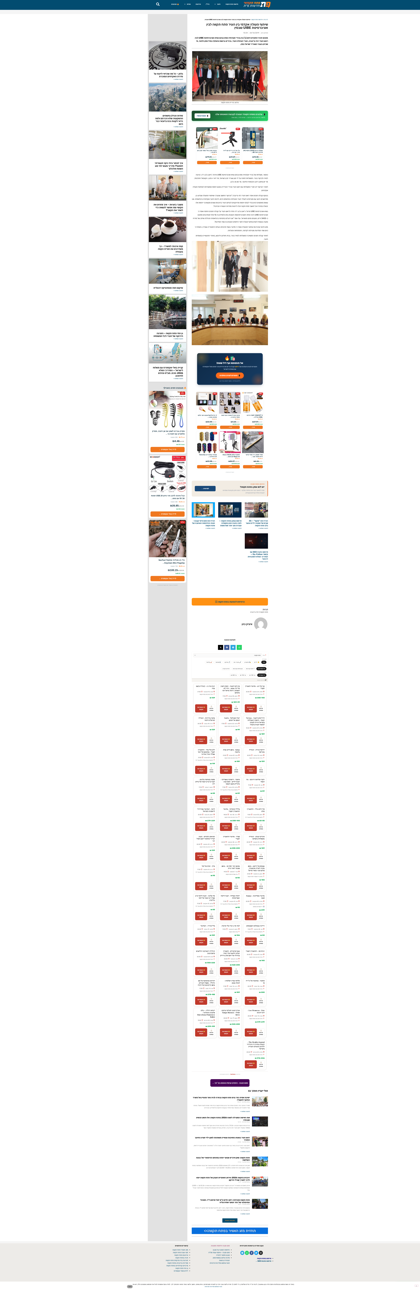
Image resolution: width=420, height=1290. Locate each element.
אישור (129, 1286)
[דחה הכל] (416, 1286)
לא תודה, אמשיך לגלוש (210, 665)
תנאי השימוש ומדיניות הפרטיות (213, 1286)
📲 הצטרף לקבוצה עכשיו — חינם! (210, 660)
